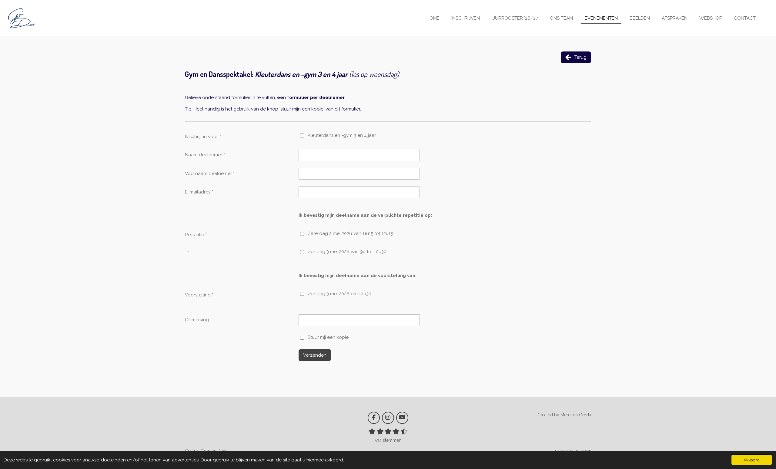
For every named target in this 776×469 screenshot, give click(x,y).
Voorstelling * (199, 295)
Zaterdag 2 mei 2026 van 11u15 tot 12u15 (350, 233)
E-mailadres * (199, 192)
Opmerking (197, 319)
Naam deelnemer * (205, 154)
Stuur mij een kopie (328, 337)
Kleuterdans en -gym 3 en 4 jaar (342, 135)
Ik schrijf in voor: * (203, 136)
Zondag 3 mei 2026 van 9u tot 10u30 (347, 251)
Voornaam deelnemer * (210, 173)
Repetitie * (196, 234)
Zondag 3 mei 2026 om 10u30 (339, 293)
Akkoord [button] (752, 459)
